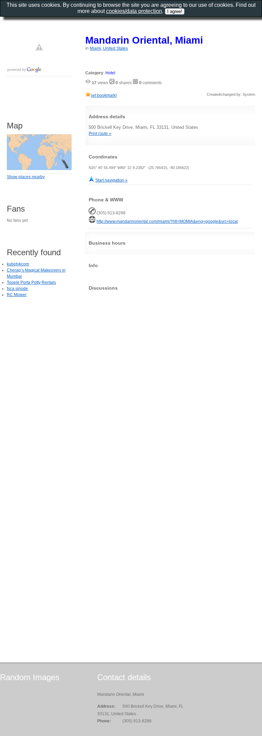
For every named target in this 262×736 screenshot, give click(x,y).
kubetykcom (18, 264)
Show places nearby (26, 176)
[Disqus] (170, 381)
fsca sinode (17, 288)
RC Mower (17, 294)
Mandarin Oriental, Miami (144, 40)
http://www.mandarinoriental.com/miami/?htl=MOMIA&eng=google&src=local (167, 221)
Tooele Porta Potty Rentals (31, 282)
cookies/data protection (134, 11)
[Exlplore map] (39, 168)
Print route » (100, 133)
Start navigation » (111, 180)
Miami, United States (109, 48)
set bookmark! (104, 95)
